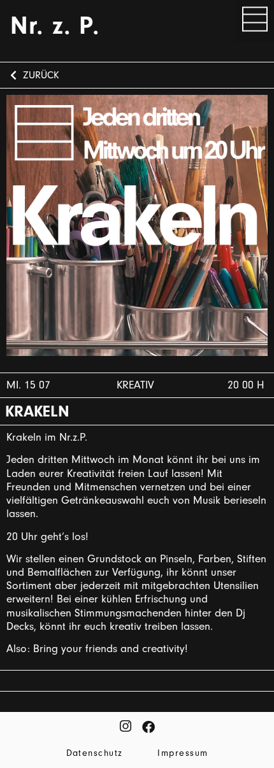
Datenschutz (94, 753)
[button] (255, 21)
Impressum (182, 753)
